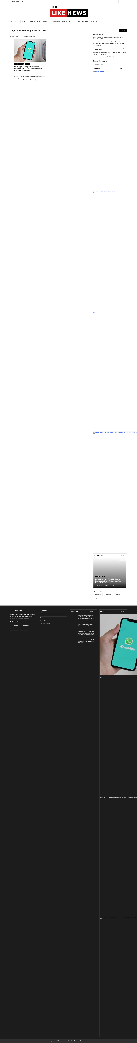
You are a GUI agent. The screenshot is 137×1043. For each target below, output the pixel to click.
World (32, 21)
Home (41, 612)
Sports (24, 21)
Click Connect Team (82, 1040)
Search (95, 27)
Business (45, 21)
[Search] (125, 21)
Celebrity (85, 21)
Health (64, 21)
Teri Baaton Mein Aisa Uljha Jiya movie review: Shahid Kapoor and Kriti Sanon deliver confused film (86, 633)
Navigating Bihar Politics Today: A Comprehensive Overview (86, 625)
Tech (78, 21)
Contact (42, 617)
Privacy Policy (43, 620)
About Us (42, 615)
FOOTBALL (14, 21)
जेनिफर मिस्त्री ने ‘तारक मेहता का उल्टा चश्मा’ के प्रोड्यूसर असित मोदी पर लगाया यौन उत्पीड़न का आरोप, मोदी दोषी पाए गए (86, 617)
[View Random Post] (122, 21)
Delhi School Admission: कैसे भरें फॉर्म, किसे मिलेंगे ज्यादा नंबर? (106, 57)
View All (122, 68)
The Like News (63, 1040)
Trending (94, 21)
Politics (71, 21)
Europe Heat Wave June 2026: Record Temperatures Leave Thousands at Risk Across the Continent (108, 581)
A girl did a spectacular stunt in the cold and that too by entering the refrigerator (86, 641)
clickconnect (18, 73)
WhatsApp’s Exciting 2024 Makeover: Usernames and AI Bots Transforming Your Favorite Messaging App (28, 68)
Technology (21, 64)
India (38, 21)
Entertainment (55, 21)
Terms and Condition (45, 623)
